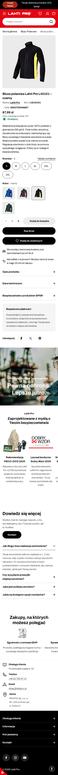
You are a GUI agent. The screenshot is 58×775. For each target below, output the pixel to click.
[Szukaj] (51, 21)
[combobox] (29, 21)
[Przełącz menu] (4, 13)
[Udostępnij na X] (30, 338)
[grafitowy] (23, 193)
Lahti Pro (15, 102)
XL (35, 166)
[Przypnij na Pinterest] (40, 338)
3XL (8, 174)
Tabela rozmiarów (46, 158)
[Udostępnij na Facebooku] (21, 338)
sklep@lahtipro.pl (18, 688)
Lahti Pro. (15, 769)
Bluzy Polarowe (29, 31)
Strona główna (9, 31)
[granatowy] (8, 193)
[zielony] (8, 208)
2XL (46, 166)
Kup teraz (29, 231)
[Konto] (47, 13)
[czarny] (38, 193)
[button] (29, 241)
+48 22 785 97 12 (18, 678)
